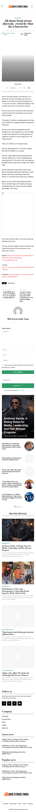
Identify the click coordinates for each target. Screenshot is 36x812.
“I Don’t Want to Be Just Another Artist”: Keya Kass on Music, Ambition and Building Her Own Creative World (12, 484)
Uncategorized (7, 629)
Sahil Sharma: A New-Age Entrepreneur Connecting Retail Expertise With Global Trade (11, 446)
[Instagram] (9, 703)
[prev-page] (27, 398)
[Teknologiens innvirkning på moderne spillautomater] (29, 459)
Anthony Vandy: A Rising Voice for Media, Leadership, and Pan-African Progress (16, 425)
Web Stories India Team (9, 34)
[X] (14, 703)
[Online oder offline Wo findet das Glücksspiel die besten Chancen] (29, 471)
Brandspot (18, 18)
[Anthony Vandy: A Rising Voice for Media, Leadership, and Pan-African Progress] (18, 530)
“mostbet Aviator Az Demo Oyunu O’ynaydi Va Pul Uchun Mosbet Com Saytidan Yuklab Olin (26, 296)
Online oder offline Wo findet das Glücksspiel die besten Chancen (11, 471)
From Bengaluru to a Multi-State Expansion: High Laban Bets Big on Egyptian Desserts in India (12, 497)
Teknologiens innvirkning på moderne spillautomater (11, 459)
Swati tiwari (11, 283)
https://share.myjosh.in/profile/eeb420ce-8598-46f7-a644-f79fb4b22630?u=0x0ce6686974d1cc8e (18, 258)
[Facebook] (4, 703)
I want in (16, 385)
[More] (29, 88)
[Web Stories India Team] (18, 311)
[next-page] (30, 398)
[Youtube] (20, 703)
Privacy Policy (20, 390)
